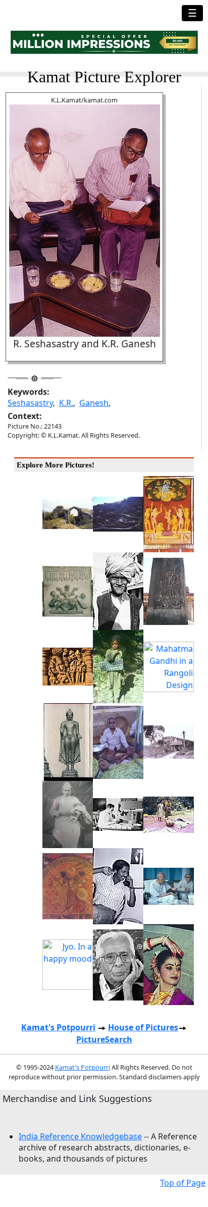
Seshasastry (30, 402)
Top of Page (182, 1182)
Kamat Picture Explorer (104, 77)
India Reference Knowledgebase (80, 1136)
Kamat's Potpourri (58, 1027)
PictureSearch (104, 1039)
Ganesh (94, 402)
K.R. (66, 402)
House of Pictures (143, 1027)
